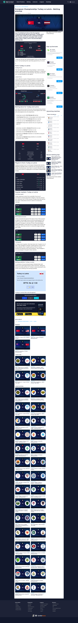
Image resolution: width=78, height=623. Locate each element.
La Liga (41, 609)
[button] (72, 2)
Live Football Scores (57, 608)
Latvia (31, 321)
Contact (17, 605)
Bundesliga (42, 606)
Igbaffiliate (55, 605)
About (17, 603)
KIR (53, 606)
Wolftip (54, 611)
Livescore (35, 1)
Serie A (41, 608)
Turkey (35, 321)
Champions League (44, 603)
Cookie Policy (18, 608)
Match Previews (21, 1)
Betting (29, 1)
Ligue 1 (41, 611)
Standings (48, 1)
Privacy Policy (18, 609)
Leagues (42, 1)
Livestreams (30, 608)
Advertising (18, 606)
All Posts (29, 603)
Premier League (43, 605)
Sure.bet (54, 609)
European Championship (23, 321)
